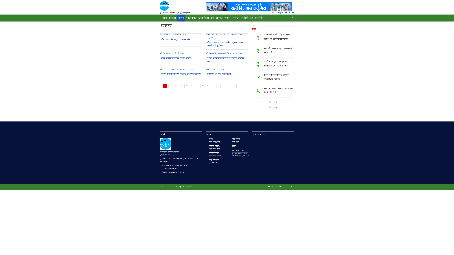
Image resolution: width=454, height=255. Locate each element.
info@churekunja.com (170, 169)
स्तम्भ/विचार (203, 18)
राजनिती (258, 18)
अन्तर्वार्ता (235, 18)
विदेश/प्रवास (191, 18)
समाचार (172, 18)
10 (213, 85)
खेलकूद (219, 18)
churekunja (170, 186)
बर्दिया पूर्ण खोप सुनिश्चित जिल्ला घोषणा (176, 58)
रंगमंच (226, 18)
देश (251, 18)
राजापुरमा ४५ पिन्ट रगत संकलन (219, 74)
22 (229, 85)
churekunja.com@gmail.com (176, 166)
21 (224, 85)
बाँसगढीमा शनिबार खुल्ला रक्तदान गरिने (175, 39)
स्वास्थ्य (181, 18)
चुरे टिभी (244, 18)
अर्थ (212, 18)
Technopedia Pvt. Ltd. (283, 187)
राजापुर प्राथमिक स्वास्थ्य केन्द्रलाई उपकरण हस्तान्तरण (181, 74)
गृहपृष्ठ (164, 18)
